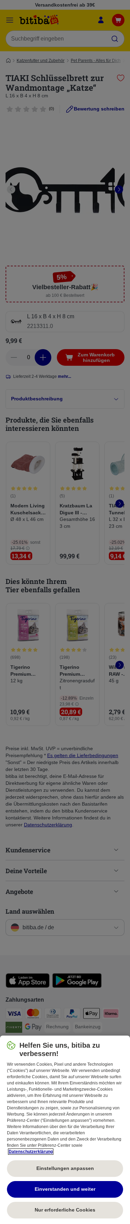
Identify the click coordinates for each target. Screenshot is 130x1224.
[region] (65, 1130)
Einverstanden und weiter (65, 1189)
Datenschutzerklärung (31, 1151)
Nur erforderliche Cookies (65, 1210)
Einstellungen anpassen (65, 1168)
